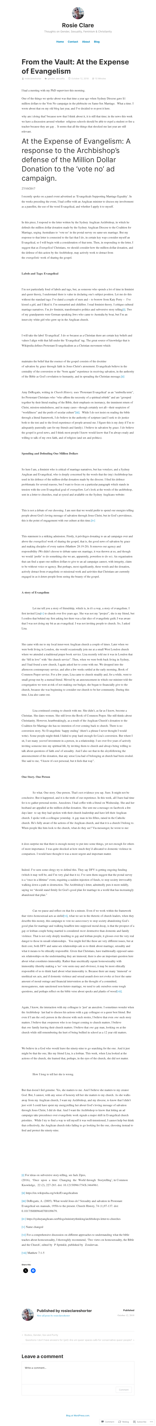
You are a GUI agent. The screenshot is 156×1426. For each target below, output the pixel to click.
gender (51, 78)
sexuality (60, 78)
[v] (42, 613)
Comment (124, 1389)
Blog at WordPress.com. (78, 1415)
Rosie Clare (78, 25)
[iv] (93, 520)
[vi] (65, 916)
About (86, 41)
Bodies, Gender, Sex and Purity (39, 1335)
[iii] (77, 412)
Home (60, 41)
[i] (124, 309)
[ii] (122, 376)
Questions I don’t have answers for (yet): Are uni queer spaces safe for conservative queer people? (78, 1340)
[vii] (119, 991)
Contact (73, 41)
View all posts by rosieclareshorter (53, 1315)
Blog (97, 41)
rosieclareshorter (33, 78)
